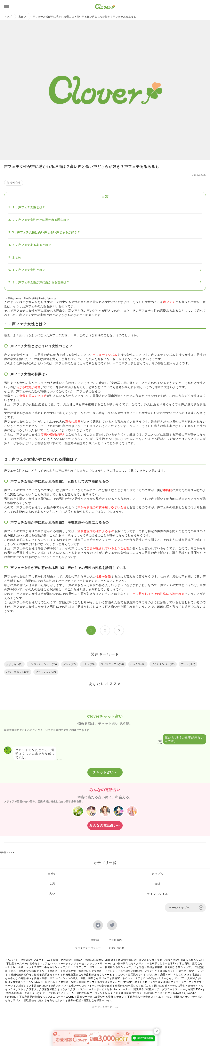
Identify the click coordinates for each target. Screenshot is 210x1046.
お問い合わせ (116, 948)
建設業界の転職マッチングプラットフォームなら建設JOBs (168, 989)
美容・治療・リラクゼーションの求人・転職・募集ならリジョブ (71, 978)
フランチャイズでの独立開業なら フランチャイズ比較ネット (140, 970)
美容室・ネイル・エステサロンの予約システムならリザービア (148, 978)
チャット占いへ (105, 772)
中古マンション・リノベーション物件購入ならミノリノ (111, 963)
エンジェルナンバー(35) (43, 664)
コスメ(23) (88, 664)
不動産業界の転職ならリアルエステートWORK (46, 996)
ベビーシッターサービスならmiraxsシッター (105, 989)
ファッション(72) (45, 672)
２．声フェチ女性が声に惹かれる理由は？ (40, 219)
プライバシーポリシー (88, 948)
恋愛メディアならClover (174, 974)
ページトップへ (179, 907)
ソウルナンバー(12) (163, 664)
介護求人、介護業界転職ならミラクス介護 (50, 989)
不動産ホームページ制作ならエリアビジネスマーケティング (41, 963)
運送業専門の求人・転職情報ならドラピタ (145, 993)
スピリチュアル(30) (112, 664)
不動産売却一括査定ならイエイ (145, 996)
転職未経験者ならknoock (100, 959)
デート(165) (188, 664)
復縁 (157, 883)
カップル (158, 873)
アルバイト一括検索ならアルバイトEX (27, 959)
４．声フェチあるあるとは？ (31, 244)
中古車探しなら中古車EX (161, 963)
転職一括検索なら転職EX (67, 959)
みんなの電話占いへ (104, 825)
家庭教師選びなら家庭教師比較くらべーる (87, 974)
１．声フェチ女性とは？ (28, 207)
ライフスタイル (157, 893)
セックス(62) (138, 664)
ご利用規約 (115, 940)
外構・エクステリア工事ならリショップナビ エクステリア (52, 967)
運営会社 (96, 940)
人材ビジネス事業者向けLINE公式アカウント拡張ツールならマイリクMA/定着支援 (64, 985)
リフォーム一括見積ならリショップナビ (113, 967)
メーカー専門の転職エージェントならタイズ (92, 993)
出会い (22, 16)
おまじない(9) (14, 664)
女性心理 (15, 182)
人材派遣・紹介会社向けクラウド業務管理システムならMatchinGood (98, 982)
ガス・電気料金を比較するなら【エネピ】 (35, 970)
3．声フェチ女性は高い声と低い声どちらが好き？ (46, 232)
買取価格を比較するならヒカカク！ (44, 1000)
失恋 (52, 883)
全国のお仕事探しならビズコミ (133, 985)
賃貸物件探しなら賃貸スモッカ (136, 959)
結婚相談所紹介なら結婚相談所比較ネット (35, 974)
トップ (8, 16)
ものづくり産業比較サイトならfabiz (136, 974)
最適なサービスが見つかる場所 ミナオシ (100, 996)
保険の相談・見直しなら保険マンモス (90, 1000)
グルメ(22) (69, 664)
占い (52, 893)
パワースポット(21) (17, 672)
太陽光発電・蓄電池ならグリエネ (82, 970)
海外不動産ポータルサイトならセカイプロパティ (34, 993)
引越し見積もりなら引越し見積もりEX (179, 959)
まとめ (16, 257)
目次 (105, 196)
